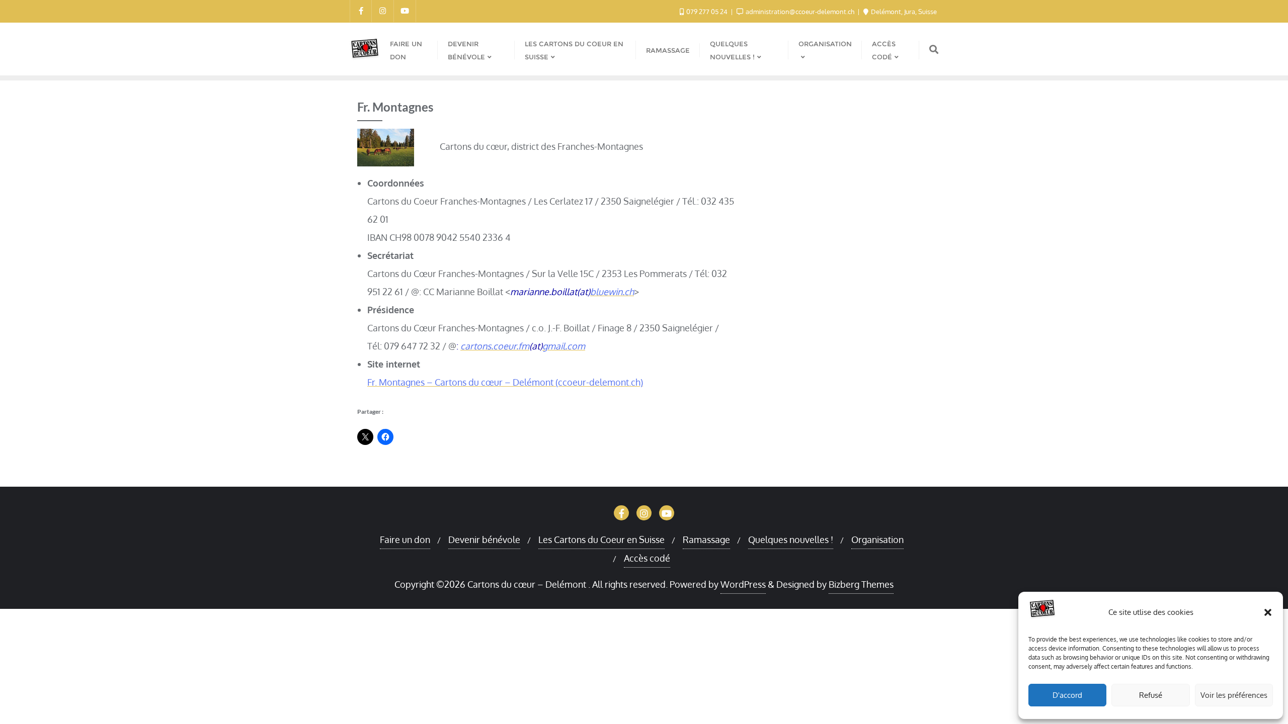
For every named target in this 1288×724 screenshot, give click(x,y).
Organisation (877, 539)
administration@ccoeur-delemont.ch (800, 12)
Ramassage (706, 539)
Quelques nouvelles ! (790, 539)
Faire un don (405, 539)
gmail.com (563, 345)
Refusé (1150, 695)
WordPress (743, 584)
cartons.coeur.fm (494, 345)
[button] (1268, 612)
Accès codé (647, 558)
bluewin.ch (612, 291)
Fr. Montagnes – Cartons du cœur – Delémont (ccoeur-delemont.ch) (505, 382)
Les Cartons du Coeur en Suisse (601, 539)
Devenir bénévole (484, 539)
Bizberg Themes (861, 584)
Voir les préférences (1233, 695)
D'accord (1067, 695)
